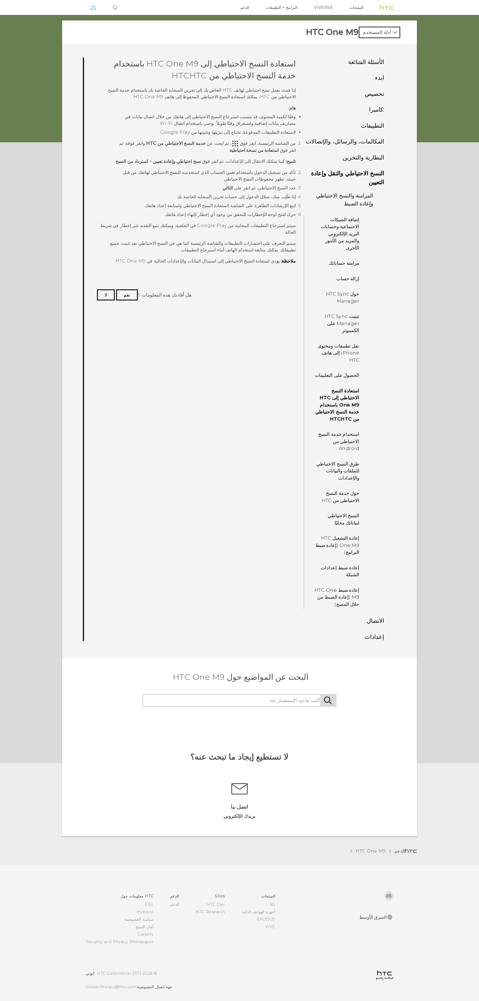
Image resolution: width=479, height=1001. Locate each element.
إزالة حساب (348, 278)
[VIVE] (93, 7)
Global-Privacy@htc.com (111, 986)
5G (272, 904)
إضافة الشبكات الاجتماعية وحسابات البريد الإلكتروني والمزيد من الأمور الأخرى (340, 234)
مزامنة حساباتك (344, 263)
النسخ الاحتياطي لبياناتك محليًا (344, 519)
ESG (149, 904)
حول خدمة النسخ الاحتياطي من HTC (341, 496)
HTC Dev (216, 904)
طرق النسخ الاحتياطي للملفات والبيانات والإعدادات (337, 471)
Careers (146, 934)
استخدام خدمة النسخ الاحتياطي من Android (338, 441)
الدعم (244, 7)
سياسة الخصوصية (139, 919)
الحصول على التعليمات (337, 375)
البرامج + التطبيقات (281, 7)
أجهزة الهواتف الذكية (258, 911)
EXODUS (266, 919)
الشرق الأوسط (373, 917)
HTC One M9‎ (371, 851)
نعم (127, 295)
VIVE (270, 926)
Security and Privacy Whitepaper (120, 941)
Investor (145, 911)
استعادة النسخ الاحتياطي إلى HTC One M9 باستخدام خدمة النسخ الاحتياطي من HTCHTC (337, 405)
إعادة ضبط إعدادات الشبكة (340, 571)
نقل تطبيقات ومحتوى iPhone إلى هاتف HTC (338, 353)
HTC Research (210, 911)
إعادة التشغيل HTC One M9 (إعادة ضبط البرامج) (337, 545)
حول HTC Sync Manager (343, 297)
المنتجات (356, 7)
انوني (90, 973)
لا (106, 295)
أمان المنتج (145, 926)
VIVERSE (323, 7)
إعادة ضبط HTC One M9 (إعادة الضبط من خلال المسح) (337, 597)
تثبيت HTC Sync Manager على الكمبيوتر (342, 323)
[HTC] (386, 7)
